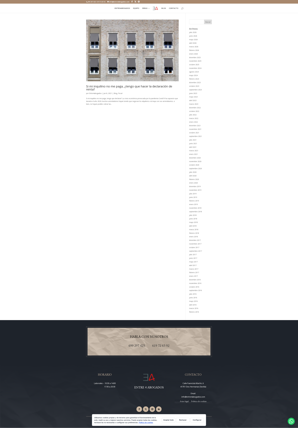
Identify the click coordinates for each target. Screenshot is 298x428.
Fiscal (120, 93)
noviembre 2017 (195, 244)
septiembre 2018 (195, 211)
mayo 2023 (193, 97)
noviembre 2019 (195, 190)
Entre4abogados (95, 93)
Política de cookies (199, 401)
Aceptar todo (168, 420)
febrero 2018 (194, 233)
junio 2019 (193, 197)
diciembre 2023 (195, 82)
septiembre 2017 (195, 251)
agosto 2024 (194, 72)
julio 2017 (192, 254)
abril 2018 (192, 226)
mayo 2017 (193, 262)
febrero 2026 (194, 50)
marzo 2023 (193, 104)
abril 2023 (192, 100)
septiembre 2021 (195, 136)
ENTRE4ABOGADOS (122, 8)
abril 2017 (192, 265)
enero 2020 (193, 183)
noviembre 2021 (195, 129)
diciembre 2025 (195, 57)
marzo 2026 (193, 47)
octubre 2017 (194, 247)
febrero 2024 (194, 79)
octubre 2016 (194, 287)
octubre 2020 (194, 165)
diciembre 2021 (195, 125)
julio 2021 (192, 140)
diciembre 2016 (195, 280)
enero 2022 (193, 122)
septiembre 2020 (195, 168)
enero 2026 (193, 54)
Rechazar (183, 420)
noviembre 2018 (195, 208)
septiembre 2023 (195, 90)
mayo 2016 (193, 301)
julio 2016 (192, 294)
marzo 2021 (193, 150)
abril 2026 (192, 43)
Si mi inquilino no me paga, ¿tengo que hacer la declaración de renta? (129, 87)
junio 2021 (193, 143)
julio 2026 (192, 32)
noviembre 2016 (195, 283)
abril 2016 (192, 305)
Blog (115, 93)
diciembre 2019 (195, 186)
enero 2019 (193, 204)
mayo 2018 (193, 222)
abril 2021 (192, 147)
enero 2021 (193, 154)
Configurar (197, 420)
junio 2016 (193, 297)
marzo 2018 (193, 229)
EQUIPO (136, 8)
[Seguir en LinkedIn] (159, 409)
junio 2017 (193, 258)
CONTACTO (173, 8)
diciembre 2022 (195, 108)
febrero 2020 (194, 179)
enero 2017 (193, 276)
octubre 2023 (194, 86)
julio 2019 (192, 194)
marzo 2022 (193, 118)
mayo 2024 (193, 75)
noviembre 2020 (195, 161)
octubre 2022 (194, 111)
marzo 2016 (193, 308)
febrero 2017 (194, 272)
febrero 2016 (194, 312)
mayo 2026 (193, 39)
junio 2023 (193, 93)
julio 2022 (192, 115)
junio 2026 (193, 36)
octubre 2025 (194, 64)
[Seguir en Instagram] (152, 409)
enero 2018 (193, 236)
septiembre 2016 (195, 290)
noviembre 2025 (195, 61)
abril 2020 (192, 176)
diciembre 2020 (195, 158)
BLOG (163, 8)
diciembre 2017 (195, 240)
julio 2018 (192, 215)
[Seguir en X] (146, 409)
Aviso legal (184, 401)
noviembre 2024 (195, 68)
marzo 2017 (193, 269)
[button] (291, 421)
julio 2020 (192, 172)
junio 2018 (193, 219)
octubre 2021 (194, 133)
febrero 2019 (194, 201)
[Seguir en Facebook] (139, 409)
